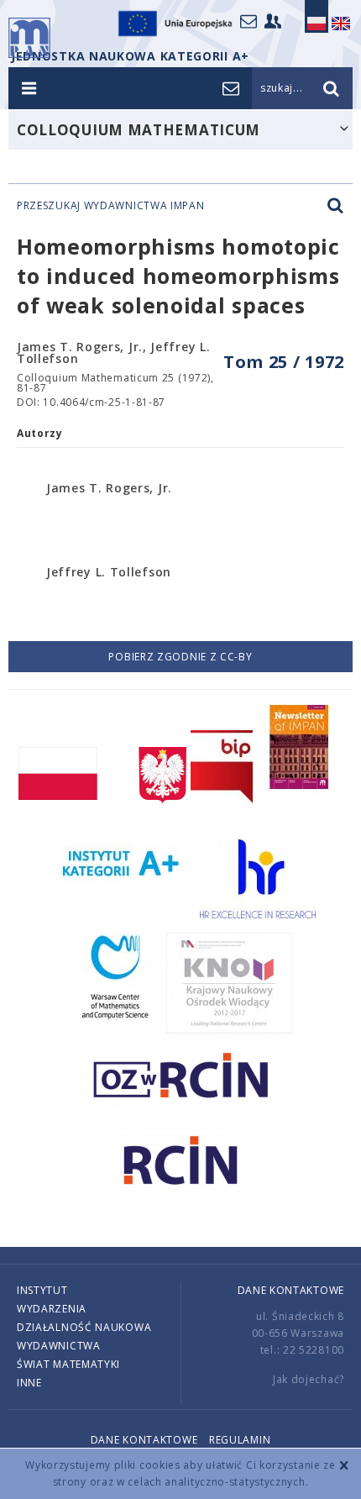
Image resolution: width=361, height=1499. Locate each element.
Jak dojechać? (308, 1379)
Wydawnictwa (59, 1346)
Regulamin (239, 1440)
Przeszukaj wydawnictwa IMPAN (111, 206)
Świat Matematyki (68, 1364)
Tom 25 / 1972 (283, 361)
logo (29, 38)
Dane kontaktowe (291, 1290)
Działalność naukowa (84, 1327)
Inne (29, 1382)
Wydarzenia (51, 1309)
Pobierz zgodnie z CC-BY (180, 657)
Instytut (42, 1290)
